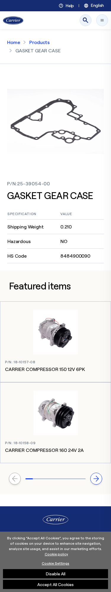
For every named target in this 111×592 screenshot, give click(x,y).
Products (39, 42)
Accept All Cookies (55, 584)
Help (70, 5)
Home (13, 42)
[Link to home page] (13, 20)
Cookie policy (56, 554)
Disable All (55, 573)
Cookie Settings (55, 563)
